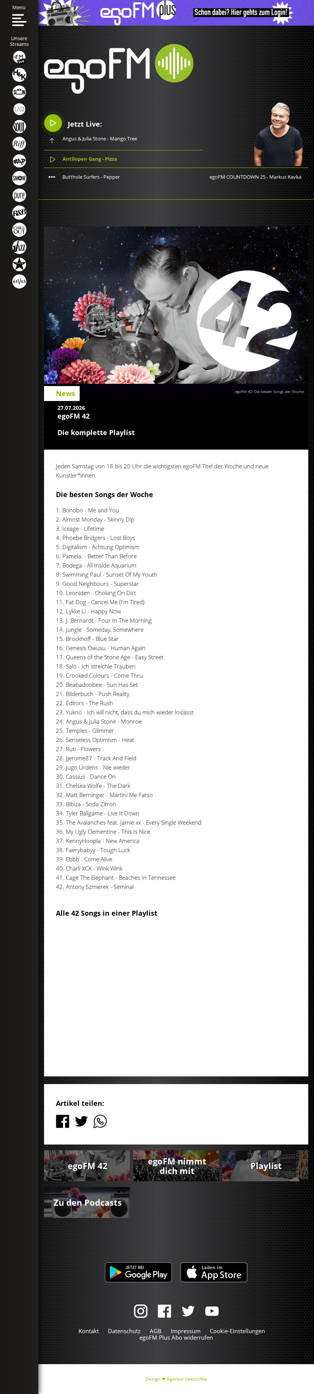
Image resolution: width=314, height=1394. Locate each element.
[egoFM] (118, 91)
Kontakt (88, 1331)
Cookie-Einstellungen (237, 1331)
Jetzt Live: (84, 124)
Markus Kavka (285, 176)
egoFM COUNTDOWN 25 (237, 176)
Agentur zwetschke (187, 1379)
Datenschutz (124, 1331)
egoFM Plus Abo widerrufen (176, 1337)
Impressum (186, 1331)
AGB (156, 1331)
